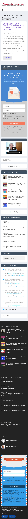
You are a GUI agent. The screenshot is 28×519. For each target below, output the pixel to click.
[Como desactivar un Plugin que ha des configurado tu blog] (5, 191)
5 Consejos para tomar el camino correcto (12, 247)
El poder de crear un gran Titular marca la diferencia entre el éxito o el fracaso (16, 198)
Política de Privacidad (11, 118)
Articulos (19, 32)
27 (9, 34)
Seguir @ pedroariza (10, 309)
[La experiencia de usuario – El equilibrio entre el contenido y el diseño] (5, 177)
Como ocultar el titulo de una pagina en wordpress (16, 363)
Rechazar (12, 516)
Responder (12, 275)
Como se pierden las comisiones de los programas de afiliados (14, 228)
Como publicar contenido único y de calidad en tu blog (16, 204)
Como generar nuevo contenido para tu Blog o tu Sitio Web (16, 184)
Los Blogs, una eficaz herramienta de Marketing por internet (13, 26)
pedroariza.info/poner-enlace (14, 293)
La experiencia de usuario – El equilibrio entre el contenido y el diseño (16, 177)
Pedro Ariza (7, 32)
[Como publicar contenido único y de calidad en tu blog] (5, 205)
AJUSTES (3, 513)
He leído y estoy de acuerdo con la (13, 117)
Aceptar (4, 516)
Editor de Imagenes (9, 223)
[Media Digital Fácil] (6, 425)
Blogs (22, 32)
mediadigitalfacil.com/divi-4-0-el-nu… (13, 283)
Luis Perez (5, 233)
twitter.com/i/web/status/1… (15, 273)
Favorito (22, 275)
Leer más (7, 58)
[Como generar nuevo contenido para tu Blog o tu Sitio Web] (5, 184)
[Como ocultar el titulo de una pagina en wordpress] (3, 364)
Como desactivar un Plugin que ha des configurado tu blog (16, 190)
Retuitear (18, 275)
